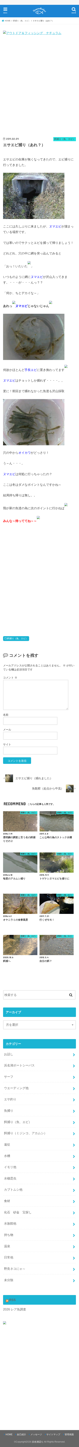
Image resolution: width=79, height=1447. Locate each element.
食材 (7, 1201)
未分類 (8, 1280)
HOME (9, 1434)
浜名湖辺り (37, 1442)
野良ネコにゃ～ (15, 1268)
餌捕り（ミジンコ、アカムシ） (25, 1133)
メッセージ (36, 1434)
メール (7, 729)
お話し (8, 1054)
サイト (7, 744)
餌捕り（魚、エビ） (17, 638)
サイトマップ (53, 1434)
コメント (10, 677)
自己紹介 (21, 1434)
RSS (12, 1300)
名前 (5, 714)
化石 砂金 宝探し (18, 1212)
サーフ (8, 1076)
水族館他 (10, 1223)
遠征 (7, 1144)
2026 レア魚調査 (14, 1309)
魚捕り (8, 1110)
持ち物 (8, 1234)
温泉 (7, 1246)
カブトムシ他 (13, 1189)
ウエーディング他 (16, 1088)
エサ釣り (10, 1099)
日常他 (8, 1257)
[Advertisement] (39, 87)
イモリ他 (10, 1167)
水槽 (7, 1156)
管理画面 (69, 1434)
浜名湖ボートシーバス (19, 1065)
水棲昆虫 (10, 1178)
